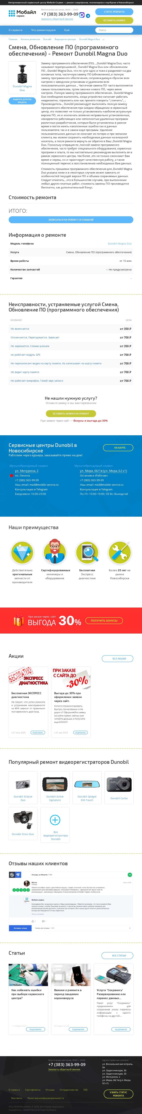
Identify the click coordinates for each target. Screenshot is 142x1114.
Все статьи (119, 955)
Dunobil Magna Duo (120, 243)
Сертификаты (33, 1089)
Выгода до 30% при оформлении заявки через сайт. (68, 697)
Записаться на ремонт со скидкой (71, 219)
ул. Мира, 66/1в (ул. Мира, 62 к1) (103, 471)
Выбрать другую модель (22, 100)
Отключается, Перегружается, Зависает (35, 337)
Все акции (119, 658)
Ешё (67, 30)
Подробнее (38, 733)
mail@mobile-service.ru (44, 484)
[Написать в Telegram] (88, 16)
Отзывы (50, 1089)
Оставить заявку (114, 20)
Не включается (20, 328)
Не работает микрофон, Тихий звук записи (37, 380)
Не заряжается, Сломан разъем (30, 346)
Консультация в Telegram (31, 489)
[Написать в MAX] (82, 15)
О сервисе (16, 30)
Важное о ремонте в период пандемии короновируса (68, 994)
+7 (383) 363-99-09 (60, 14)
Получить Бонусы (104, 620)
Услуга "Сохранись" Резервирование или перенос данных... (111, 994)
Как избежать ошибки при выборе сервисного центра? (27, 994)
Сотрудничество (69, 1089)
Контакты (16, 1098)
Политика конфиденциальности (46, 1098)
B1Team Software (47, 1109)
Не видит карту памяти (25, 372)
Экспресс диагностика (87, 574)
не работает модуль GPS (25, 354)
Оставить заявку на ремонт (71, 413)
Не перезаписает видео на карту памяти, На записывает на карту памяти (56, 363)
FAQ (85, 1089)
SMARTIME (29, 1109)
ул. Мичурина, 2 (26, 471)
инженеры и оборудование (55, 574)
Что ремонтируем (43, 30)
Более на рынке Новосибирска (119, 574)
